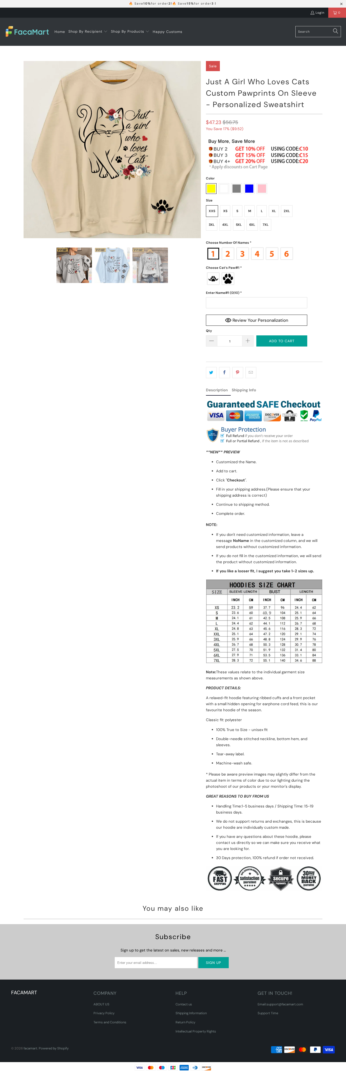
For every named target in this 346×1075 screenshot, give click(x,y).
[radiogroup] (256, 253)
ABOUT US (101, 1004)
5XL (239, 224)
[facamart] (27, 31)
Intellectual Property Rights (196, 1031)
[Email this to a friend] (250, 372)
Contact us (184, 1004)
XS (225, 211)
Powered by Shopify (54, 1048)
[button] (88, 31)
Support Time (268, 1013)
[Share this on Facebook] (224, 372)
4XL (225, 224)
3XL (212, 224)
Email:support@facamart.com (280, 1004)
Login (320, 13)
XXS (212, 211)
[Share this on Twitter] (211, 372)
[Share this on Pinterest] (237, 372)
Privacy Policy (103, 1013)
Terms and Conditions (109, 1022)
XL (274, 211)
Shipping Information (191, 1013)
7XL (265, 224)
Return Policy (185, 1022)
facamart (30, 1048)
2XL (287, 211)
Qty (209, 331)
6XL (252, 224)
